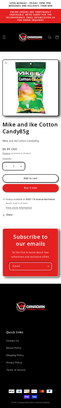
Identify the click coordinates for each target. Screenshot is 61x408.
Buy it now (30, 187)
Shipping (6, 153)
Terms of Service (15, 370)
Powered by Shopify (42, 402)
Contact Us (12, 340)
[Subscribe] (48, 266)
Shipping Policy (15, 355)
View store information (19, 207)
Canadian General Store (26, 402)
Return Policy (13, 348)
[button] (4, 37)
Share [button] (9, 214)
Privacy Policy (14, 362)
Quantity (7, 159)
